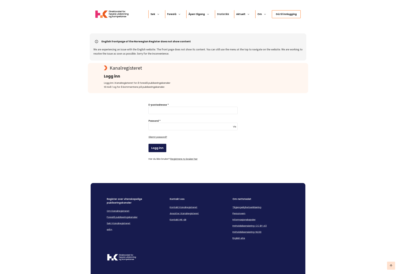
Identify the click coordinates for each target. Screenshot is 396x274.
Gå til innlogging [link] (286, 14)
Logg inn (157, 148)
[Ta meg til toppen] (391, 266)
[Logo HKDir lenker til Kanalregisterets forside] (113, 14)
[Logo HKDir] (121, 258)
